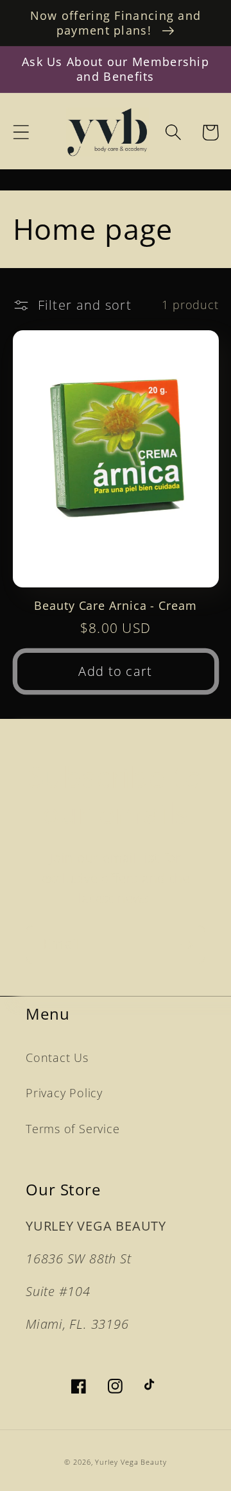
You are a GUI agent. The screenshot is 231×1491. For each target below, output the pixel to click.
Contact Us (57, 1057)
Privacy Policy (64, 1092)
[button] (21, 132)
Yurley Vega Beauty (130, 1462)
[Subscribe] (186, 945)
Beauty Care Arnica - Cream (115, 605)
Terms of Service (72, 1128)
